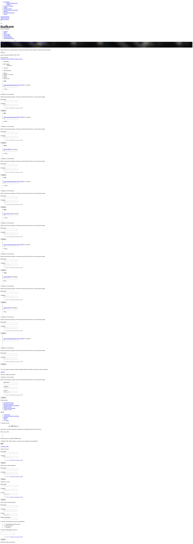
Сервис (5, 7)
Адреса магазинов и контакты (11, 416)
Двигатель (24, 42)
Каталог (9, 42)
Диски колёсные (8, 37)
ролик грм (6, 307)
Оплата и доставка (8, 6)
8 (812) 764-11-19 (5, 18)
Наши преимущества (12, 3)
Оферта (8, 4)
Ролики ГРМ (42, 42)
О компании (7, 1)
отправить (3, 110)
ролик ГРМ (7, 276)
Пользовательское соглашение (11, 405)
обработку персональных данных (16, 460)
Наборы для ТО (8, 8)
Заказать (3, 462)
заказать (3, 372)
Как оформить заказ (9, 402)
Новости (6, 11)
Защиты (6, 31)
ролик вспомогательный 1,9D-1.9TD (13, 85)
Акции (5, 14)
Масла (5, 33)
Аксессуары (7, 34)
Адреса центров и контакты (11, 10)
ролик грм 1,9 (7, 213)
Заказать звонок (5, 19)
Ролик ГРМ (7, 149)
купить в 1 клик (18, 59)
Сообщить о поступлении (7, 59)
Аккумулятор (7, 35)
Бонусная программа (9, 12)
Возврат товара (7, 406)
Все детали (16, 42)
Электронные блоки (9, 38)
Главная (3, 42)
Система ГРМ (33, 42)
